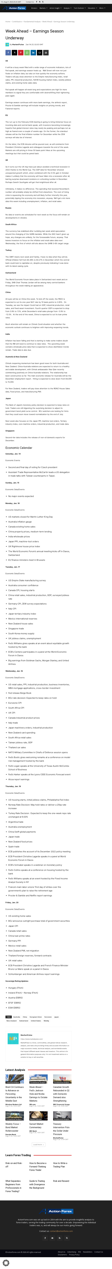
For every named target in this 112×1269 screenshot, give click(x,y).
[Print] (46, 52)
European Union (36, 1017)
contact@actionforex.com (61, 1231)
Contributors (17, 21)
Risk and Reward (61, 1181)
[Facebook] (36, 2)
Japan (56, 1017)
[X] (43, 2)
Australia (16, 1017)
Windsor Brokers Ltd (13, 1104)
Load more (37, 1144)
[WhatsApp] (27, 52)
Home (7, 21)
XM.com (32, 1104)
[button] (6, 1263)
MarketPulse (18, 44)
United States (36, 1021)
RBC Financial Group (61, 1104)
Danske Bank (10, 1134)
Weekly (46, 1021)
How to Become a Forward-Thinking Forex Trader (37, 1166)
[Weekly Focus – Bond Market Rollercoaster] (14, 1115)
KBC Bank (33, 1131)
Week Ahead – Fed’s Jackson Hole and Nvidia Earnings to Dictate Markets (38, 1094)
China (25, 1017)
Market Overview (36, 1119)
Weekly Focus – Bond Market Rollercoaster (13, 1127)
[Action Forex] (14, 8)
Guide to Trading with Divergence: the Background (37, 1184)
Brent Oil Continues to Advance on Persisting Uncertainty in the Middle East (14, 1094)
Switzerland (23, 1021)
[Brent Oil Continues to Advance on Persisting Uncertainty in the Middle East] (14, 1079)
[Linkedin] (33, 52)
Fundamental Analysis (32, 21)
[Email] (39, 52)
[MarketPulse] (7, 44)
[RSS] (39, 2)
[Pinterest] (20, 52)
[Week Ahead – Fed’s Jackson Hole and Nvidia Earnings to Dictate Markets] (38, 1079)
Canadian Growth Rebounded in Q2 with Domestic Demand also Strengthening (61, 1094)
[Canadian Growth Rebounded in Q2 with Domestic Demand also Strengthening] (62, 1079)
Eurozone (48, 1017)
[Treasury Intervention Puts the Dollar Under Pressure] (62, 1115)
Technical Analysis (12, 1082)
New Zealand (12, 1021)
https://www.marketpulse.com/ (32, 1039)
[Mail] (52, 1238)
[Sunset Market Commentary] (38, 1115)
